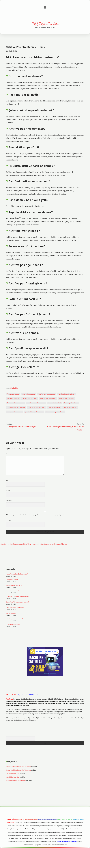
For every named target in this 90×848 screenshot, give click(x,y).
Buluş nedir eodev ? (11, 613)
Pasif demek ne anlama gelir (36, 407)
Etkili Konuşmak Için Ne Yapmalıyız (16, 780)
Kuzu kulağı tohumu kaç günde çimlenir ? (17, 596)
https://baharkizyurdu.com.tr (50, 544)
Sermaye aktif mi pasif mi (14, 412)
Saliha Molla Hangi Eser (12, 773)
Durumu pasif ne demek (71, 403)
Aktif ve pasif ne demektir (66, 398)
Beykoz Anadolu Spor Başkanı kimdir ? (17, 574)
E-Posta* (8, 490)
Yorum (7, 454)
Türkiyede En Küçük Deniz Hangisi (22, 427)
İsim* (7, 480)
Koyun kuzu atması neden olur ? (15, 607)
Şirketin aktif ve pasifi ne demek (34, 412)
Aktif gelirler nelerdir (13, 394)
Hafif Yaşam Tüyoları (45, 24)
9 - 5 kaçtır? (9, 520)
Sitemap (64, 544)
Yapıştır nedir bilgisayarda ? (13, 624)
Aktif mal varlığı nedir (28, 394)
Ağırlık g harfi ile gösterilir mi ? (14, 585)
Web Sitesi (8, 500)
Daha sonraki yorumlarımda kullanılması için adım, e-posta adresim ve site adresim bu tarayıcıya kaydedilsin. (36, 515)
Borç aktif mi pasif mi (55, 403)
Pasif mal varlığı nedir (54, 407)
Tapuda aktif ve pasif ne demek (55, 412)
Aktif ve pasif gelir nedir (29, 398)
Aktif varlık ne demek (13, 398)
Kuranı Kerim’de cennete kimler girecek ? (17, 602)
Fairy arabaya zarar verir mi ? (14, 591)
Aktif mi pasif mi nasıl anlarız (47, 394)
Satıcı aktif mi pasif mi (70, 407)
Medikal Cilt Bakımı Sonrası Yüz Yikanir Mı (18, 766)
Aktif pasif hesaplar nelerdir (66, 394)
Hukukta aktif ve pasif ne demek (16, 407)
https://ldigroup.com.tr (31, 544)
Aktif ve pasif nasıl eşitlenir (47, 398)
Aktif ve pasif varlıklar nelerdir (36, 403)
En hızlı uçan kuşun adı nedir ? (14, 619)
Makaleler (14, 388)
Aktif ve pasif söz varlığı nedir (15, 403)
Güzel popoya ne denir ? (12, 579)
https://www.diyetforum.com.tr (11, 544)
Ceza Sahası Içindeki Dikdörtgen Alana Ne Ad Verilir (65, 428)
